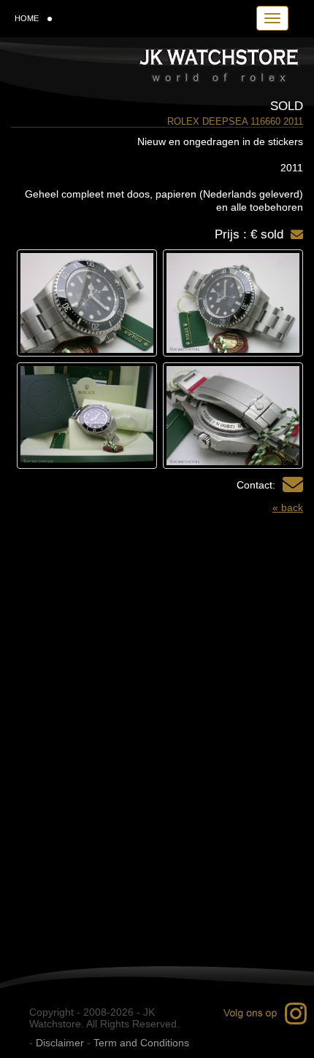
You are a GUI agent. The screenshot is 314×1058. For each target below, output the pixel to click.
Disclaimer (60, 1043)
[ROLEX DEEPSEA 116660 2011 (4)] (87, 416)
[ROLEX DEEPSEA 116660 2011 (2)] (87, 303)
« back (287, 507)
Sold (286, 106)
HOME (27, 18)
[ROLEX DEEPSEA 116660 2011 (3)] (233, 416)
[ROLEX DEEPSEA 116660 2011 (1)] (233, 303)
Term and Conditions (141, 1043)
